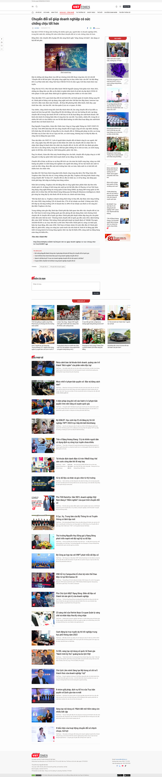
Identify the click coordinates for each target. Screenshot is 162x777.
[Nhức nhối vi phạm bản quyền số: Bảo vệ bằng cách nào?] (124, 185)
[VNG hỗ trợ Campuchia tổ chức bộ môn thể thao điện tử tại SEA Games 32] (43, 580)
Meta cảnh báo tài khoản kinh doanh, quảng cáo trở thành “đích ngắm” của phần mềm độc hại (112, 172)
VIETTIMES (81, 6)
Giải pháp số (37, 357)
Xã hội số (39, 12)
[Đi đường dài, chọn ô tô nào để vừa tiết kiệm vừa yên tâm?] (119, 336)
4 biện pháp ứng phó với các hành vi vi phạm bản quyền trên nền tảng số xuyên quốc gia (112, 195)
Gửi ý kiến (96, 293)
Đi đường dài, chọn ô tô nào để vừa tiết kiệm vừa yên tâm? (118, 346)
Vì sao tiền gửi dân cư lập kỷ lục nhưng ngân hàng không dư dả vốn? (93, 323)
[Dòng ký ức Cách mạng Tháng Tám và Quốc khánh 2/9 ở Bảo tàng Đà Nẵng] (118, 144)
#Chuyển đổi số (44, 266)
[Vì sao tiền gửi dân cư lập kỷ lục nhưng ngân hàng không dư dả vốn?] (93, 312)
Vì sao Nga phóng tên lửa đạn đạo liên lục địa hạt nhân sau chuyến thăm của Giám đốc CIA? (115, 106)
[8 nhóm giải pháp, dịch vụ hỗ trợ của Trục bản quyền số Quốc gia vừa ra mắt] (43, 695)
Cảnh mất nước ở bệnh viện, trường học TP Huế (114, 59)
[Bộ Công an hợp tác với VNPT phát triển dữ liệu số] (43, 560)
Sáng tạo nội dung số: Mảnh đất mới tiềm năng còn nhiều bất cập (77, 710)
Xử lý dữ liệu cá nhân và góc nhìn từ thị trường (75, 477)
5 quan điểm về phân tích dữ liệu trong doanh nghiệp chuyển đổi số (55, 261)
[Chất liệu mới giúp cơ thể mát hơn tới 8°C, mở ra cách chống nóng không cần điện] (118, 70)
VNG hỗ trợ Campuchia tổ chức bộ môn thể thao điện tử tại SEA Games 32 (76, 575)
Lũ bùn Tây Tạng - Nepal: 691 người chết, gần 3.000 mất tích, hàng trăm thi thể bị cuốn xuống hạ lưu (68, 324)
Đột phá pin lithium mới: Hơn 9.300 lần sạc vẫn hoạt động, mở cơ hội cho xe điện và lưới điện (114, 131)
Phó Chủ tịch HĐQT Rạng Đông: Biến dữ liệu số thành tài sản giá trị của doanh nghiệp (76, 594)
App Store (120, 775)
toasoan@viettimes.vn (121, 759)
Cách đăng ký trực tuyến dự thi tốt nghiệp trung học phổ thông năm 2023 (76, 633)
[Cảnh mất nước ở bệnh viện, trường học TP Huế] (118, 50)
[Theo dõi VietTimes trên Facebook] (117, 765)
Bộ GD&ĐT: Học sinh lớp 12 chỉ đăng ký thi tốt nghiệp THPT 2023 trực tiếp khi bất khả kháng (113, 208)
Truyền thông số (124, 12)
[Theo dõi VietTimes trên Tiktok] (125, 766)
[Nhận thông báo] (117, 7)
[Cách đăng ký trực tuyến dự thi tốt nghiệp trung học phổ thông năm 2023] (43, 637)
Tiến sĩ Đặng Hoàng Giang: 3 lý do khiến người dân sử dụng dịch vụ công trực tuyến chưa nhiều (113, 222)
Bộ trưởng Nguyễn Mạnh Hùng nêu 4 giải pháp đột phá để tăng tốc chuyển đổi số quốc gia (62, 253)
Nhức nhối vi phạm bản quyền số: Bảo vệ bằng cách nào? (112, 184)
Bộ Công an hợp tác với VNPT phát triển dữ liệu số (77, 554)
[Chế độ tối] (120, 7)
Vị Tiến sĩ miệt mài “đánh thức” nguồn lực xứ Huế (119, 323)
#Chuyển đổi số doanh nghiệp (57, 266)
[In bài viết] (91, 28)
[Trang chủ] (33, 12)
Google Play (127, 775)
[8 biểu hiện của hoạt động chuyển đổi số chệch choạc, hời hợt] (43, 734)
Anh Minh (37, 28)
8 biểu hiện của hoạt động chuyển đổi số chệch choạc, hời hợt (76, 729)
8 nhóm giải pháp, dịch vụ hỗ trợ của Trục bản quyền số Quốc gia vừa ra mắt (75, 691)
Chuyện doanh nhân (110, 12)
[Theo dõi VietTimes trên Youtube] (122, 766)
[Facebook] (87, 28)
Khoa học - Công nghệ (67, 12)
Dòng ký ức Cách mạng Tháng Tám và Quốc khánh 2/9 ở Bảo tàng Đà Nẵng (115, 155)
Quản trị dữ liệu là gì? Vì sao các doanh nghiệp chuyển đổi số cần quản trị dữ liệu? (59, 258)
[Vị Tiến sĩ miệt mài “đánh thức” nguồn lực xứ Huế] (119, 312)
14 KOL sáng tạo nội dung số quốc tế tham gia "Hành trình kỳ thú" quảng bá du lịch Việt (75, 652)
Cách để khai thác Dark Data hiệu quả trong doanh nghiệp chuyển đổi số (56, 256)
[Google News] (96, 28)
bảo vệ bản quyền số (62, 393)
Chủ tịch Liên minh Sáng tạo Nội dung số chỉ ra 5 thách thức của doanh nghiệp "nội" (76, 671)
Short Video (91, 12)
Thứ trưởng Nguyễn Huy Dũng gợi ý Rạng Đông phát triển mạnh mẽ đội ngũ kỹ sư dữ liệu (76, 537)
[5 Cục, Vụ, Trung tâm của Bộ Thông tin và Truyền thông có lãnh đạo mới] (43, 522)
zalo (119, 765)
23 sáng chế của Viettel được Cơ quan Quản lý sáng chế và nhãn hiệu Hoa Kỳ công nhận (78, 614)
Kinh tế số (54, 12)
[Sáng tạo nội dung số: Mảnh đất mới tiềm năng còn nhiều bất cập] (43, 714)
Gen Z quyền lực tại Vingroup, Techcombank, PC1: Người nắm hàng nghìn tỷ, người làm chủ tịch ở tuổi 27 (43, 347)
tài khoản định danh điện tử (70, 466)
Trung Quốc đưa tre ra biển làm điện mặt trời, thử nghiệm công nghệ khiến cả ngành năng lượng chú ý (68, 347)
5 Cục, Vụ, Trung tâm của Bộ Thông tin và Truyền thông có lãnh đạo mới (77, 517)
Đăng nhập (127, 6)
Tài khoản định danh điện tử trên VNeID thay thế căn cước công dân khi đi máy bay (76, 460)
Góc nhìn (46, 12)
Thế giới (99, 12)
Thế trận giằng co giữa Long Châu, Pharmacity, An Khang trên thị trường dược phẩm (43, 324)
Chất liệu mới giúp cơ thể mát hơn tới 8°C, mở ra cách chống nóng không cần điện (114, 82)
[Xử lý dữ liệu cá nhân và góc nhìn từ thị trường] (43, 483)
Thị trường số (80, 12)
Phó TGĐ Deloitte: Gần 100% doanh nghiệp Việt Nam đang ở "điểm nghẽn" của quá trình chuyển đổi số (78, 500)
